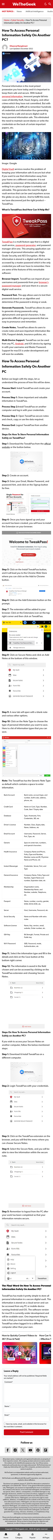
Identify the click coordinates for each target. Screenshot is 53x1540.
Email (7, 1415)
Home (6, 20)
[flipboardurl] (45, 1452)
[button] (45, 5)
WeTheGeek (24, 4)
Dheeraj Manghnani (19, 46)
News (19, 12)
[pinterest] (38, 1452)
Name (7, 1406)
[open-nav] (3, 4)
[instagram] (15, 1452)
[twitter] (23, 1452)
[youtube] (30, 1452)
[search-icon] (49, 4)
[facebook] (7, 1452)
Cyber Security (17, 20)
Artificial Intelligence (34, 12)
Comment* (9, 1382)
